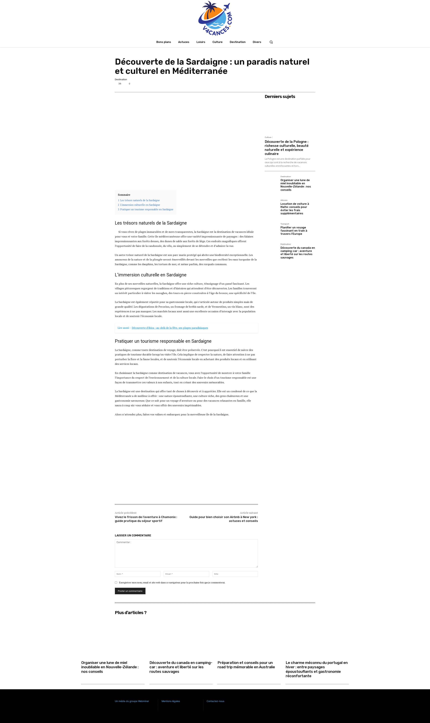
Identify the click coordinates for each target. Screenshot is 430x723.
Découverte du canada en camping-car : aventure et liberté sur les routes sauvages (298, 252)
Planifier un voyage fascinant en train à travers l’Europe (294, 230)
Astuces (284, 200)
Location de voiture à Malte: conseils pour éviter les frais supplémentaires (295, 208)
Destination (121, 79)
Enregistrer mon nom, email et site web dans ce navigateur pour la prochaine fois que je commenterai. (172, 582)
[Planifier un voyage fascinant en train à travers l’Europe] (271, 229)
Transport (285, 224)
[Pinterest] (303, 84)
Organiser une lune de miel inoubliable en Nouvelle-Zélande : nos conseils (296, 185)
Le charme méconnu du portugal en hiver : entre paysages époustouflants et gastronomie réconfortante (317, 669)
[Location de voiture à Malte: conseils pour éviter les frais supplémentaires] (271, 205)
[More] (311, 84)
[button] (271, 42)
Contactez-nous (215, 701)
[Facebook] (288, 84)
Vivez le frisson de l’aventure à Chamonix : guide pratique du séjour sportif (146, 519)
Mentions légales (171, 701)
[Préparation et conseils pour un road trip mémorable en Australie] (249, 637)
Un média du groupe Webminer (132, 701)
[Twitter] (296, 84)
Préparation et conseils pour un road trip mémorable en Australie (246, 664)
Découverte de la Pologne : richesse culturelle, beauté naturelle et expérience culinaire (287, 148)
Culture (268, 137)
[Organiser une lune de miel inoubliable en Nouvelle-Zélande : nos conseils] (271, 182)
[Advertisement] (186, 444)
